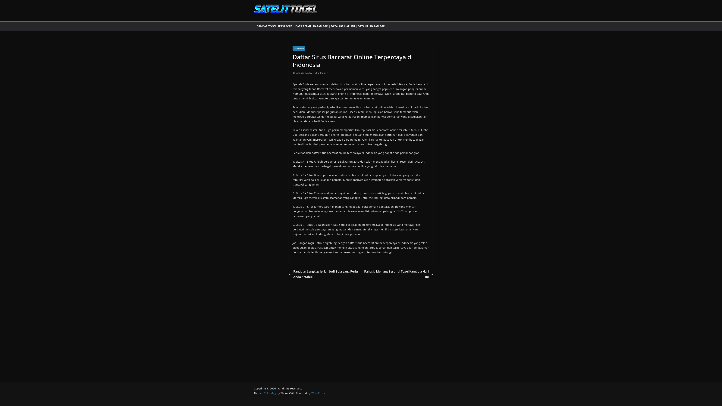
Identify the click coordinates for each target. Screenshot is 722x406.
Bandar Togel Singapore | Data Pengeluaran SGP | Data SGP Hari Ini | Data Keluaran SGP (321, 26)
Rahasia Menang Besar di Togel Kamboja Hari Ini (396, 274)
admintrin (323, 72)
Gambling (299, 48)
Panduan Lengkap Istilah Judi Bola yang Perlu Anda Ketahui (325, 274)
